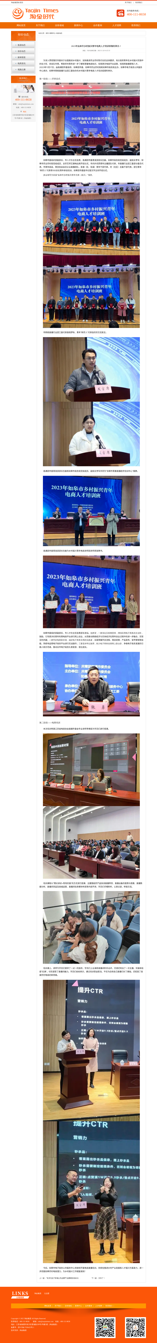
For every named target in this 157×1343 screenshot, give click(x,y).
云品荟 (46, 1293)
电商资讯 (22, 63)
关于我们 (128, 2)
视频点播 (22, 69)
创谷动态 (22, 51)
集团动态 (22, 45)
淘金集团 (37, 1293)
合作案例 (97, 25)
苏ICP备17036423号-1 (26, 1327)
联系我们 (138, 2)
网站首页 (21, 25)
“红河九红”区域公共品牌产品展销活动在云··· (63, 1278)
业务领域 (59, 25)
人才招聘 (116, 25)
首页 (47, 33)
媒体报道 (22, 57)
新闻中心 (78, 25)
